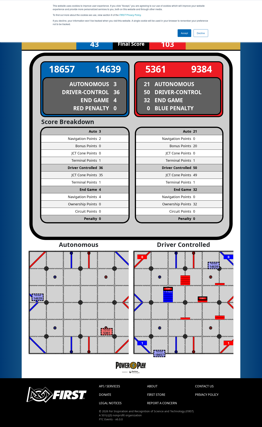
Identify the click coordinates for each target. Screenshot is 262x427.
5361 (155, 69)
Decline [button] (201, 33)
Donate (105, 395)
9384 (201, 69)
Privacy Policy (130, 14)
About (152, 386)
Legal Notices (110, 403)
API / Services (109, 386)
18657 (62, 69)
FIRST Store (156, 395)
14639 (108, 69)
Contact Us (204, 386)
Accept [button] (184, 33)
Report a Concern (162, 403)
